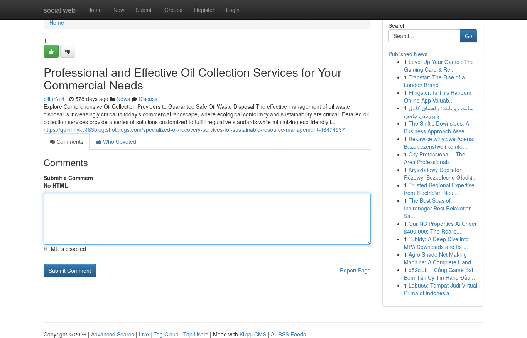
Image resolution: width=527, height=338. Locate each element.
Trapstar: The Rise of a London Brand (434, 81)
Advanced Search (112, 334)
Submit (144, 9)
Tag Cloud (166, 334)
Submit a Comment (68, 178)
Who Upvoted (118, 141)
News (123, 99)
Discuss (148, 99)
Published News (407, 54)
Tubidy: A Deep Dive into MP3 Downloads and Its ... (436, 243)
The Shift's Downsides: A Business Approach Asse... (436, 127)
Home (94, 9)
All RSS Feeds (288, 334)
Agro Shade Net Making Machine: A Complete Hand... (440, 258)
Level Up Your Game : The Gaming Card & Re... (439, 65)
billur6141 (56, 99)
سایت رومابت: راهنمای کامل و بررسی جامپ (439, 111)
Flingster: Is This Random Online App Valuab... (437, 96)
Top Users (195, 334)
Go (468, 36)
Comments (69, 141)
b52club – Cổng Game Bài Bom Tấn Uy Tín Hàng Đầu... (439, 273)
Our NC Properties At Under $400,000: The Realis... (440, 227)
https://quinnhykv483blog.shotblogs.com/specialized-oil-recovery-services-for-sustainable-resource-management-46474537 (194, 129)
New (118, 9)
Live (144, 334)
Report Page (355, 270)
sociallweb (60, 10)
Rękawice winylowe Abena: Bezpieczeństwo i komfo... (439, 142)
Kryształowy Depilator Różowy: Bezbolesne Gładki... (440, 173)
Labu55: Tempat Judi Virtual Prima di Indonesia (440, 289)
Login (233, 9)
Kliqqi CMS (253, 334)
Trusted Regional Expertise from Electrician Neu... (439, 189)
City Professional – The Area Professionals (434, 158)
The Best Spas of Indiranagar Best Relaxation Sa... (438, 208)
